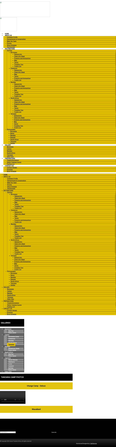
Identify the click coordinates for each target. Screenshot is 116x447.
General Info (18, 54)
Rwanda (12, 137)
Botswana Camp (14, 336)
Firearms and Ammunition (22, 58)
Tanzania (13, 114)
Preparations (10, 158)
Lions (10, 364)
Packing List (11, 164)
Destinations (10, 49)
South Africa (15, 98)
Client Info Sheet (19, 56)
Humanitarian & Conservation (16, 39)
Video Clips (10, 157)
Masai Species (13, 360)
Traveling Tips (18, 64)
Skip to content (4, 0)
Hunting (9, 50)
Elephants (12, 362)
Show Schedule (11, 45)
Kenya (12, 133)
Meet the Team (11, 41)
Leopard (11, 366)
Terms (16, 62)
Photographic (11, 129)
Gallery (8, 145)
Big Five (11, 331)
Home (7, 33)
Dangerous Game (14, 348)
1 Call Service (93, 443)
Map (15, 60)
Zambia (12, 143)
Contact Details (12, 167)
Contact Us (9, 166)
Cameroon (14, 68)
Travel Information (13, 160)
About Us (8, 35)
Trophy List (17, 66)
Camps (9, 149)
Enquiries (10, 169)
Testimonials (11, 47)
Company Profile (12, 37)
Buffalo (11, 368)
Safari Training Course (14, 162)
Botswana (14, 52)
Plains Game (12, 332)
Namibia (13, 82)
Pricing (9, 43)
